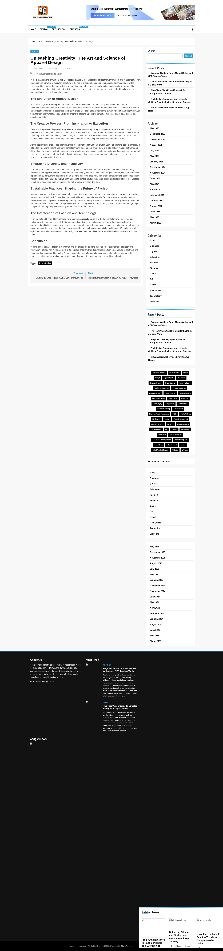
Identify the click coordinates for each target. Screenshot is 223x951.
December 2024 (157, 167)
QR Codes (170, 424)
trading (183, 445)
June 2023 (155, 211)
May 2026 (154, 128)
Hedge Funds (170, 404)
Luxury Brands (178, 409)
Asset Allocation (174, 373)
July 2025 (154, 150)
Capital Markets (168, 378)
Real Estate (155, 290)
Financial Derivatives (179, 388)
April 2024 (155, 189)
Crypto (153, 251)
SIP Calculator (185, 429)
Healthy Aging (157, 404)
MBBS (175, 414)
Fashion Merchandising (162, 388)
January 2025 (156, 162)
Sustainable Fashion (176, 435)
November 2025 (157, 139)
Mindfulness (156, 419)
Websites (154, 301)
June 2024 (155, 178)
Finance (154, 268)
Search (151, 51)
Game (153, 273)
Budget (157, 378)
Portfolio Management (181, 419)
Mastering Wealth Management (159, 414)
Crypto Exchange (170, 383)
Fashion (45, 28)
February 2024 (157, 195)
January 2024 (156, 200)
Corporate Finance (155, 383)
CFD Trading (181, 378)
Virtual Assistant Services (160, 450)
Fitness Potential (170, 393)
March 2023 (155, 223)
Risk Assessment (156, 429)
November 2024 (157, 173)
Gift (151, 279)
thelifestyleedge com (181, 440)
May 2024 (154, 184)
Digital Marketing (185, 383)
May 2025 (154, 156)
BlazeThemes (126, 946)
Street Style (162, 435)
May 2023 (154, 217)
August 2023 (156, 206)
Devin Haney (38, 68)
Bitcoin (185, 373)
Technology (59, 29)
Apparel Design (45, 263)
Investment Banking (163, 409)
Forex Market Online (158, 398)
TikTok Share (159, 445)
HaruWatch (184, 398)
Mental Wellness (186, 414)
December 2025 (157, 134)
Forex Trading (173, 398)
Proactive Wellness (157, 424)
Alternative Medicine (159, 373)
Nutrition (167, 419)
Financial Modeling (155, 393)
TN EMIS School (172, 445)
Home (33, 29)
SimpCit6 (174, 429)
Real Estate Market (183, 424)
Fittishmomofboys (185, 393)
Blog (152, 240)
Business (76, 28)
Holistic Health (182, 404)
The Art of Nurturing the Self (162, 440)
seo (166, 429)
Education (155, 257)
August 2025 (156, 145)
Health (153, 285)
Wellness (185, 450)
